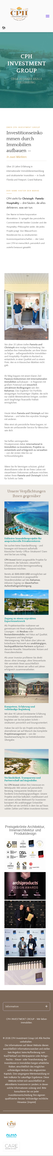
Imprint (31, 1102)
